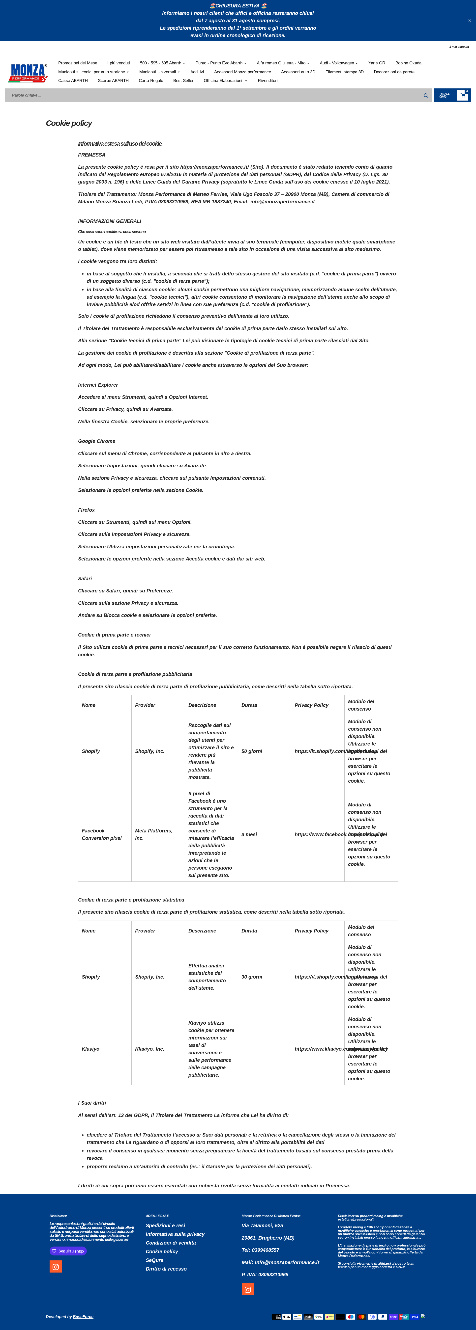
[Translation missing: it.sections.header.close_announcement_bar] (469, 20)
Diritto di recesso (166, 1269)
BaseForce (83, 1317)
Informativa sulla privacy (175, 1234)
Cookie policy (162, 1251)
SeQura (154, 1260)
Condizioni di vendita (171, 1243)
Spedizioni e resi (165, 1225)
